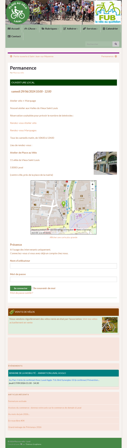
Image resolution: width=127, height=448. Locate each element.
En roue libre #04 (16, 420)
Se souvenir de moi (44, 288)
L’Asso (32, 28)
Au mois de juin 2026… (19, 414)
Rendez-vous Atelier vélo (23, 122)
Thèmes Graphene (33, 444)
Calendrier (111, 28)
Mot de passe (18, 274)
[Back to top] (120, 441)
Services (91, 28)
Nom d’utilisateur (20, 260)
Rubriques (51, 28)
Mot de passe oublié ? (21, 292)
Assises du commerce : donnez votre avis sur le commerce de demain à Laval (44, 407)
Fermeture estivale (17, 401)
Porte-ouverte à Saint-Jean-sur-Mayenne (33, 56)
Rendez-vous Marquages (23, 130)
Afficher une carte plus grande (63, 237)
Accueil (15, 28)
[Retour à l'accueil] (63, 12)
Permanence (107, 56)
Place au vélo (18, 73)
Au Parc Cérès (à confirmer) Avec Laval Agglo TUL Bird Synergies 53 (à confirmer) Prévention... (54, 380)
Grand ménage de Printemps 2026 (24, 427)
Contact (16, 36)
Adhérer (71, 28)
